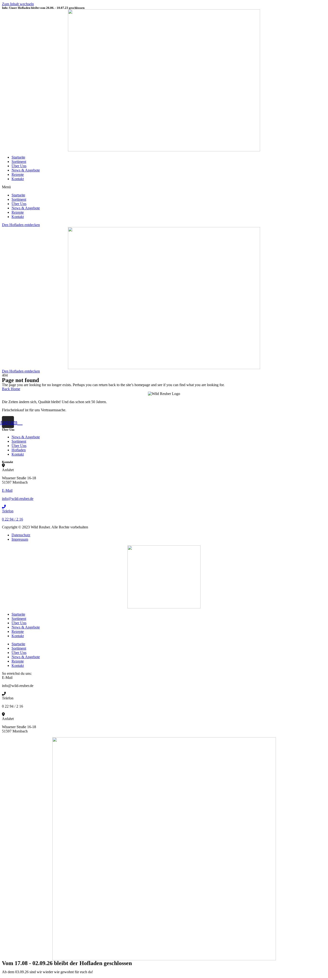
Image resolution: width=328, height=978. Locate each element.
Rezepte (18, 174)
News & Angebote (26, 170)
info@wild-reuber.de (17, 499)
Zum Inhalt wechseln (18, 4)
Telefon (7, 511)
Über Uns (19, 166)
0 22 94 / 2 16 (12, 519)
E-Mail (7, 490)
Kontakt (18, 179)
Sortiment (19, 162)
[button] (164, 187)
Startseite (18, 157)
